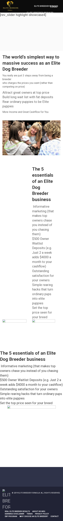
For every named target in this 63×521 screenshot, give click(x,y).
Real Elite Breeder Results (17, 511)
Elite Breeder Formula (29, 493)
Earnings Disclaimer (14, 514)
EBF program (11, 516)
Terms (30, 514)
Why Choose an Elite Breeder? (34, 516)
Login (53, 6)
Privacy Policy (42, 514)
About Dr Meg (38, 511)
